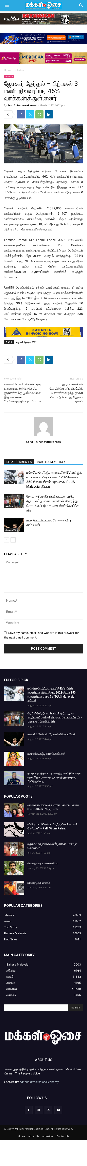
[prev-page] (6, 539)
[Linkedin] (49, 114)
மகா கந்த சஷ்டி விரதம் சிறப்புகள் (46, 753)
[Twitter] (30, 114)
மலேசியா (19, 70)
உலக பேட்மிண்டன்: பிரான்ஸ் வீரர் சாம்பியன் (52, 734)
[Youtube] (58, 1110)
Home (7, 70)
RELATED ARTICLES (19, 462)
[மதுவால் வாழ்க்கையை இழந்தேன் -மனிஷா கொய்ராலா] (14, 849)
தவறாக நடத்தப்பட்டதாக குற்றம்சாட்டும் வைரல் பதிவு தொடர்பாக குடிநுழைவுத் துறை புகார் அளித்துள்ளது (54, 777)
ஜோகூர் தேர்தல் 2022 (26, 342)
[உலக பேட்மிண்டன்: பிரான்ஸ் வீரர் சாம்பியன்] (14, 525)
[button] (6, 5)
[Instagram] (38, 1110)
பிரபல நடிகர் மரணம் (39, 882)
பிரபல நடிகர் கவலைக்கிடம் (43, 863)
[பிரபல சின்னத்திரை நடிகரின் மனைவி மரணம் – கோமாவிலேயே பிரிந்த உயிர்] (14, 810)
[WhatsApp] (39, 114)
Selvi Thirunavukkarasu (22, 105)
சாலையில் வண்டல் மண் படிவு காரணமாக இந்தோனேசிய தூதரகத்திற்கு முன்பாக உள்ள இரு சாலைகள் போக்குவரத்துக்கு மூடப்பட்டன (23, 393)
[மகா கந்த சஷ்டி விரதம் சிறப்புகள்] (14, 759)
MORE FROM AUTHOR (51, 462)
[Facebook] (21, 114)
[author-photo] (43, 436)
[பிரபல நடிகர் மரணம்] (14, 888)
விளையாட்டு (10, 530)
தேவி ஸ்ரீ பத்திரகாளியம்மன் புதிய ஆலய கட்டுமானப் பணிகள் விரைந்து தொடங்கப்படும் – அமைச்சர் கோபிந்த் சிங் (55, 717)
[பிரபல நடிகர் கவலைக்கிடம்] (14, 868)
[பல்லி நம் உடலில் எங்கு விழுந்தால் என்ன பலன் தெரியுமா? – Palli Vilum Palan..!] (14, 829)
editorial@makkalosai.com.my (39, 1082)
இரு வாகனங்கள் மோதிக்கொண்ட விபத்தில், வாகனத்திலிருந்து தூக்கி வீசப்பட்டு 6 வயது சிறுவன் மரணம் (66, 393)
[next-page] (13, 539)
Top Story (10, 482)
